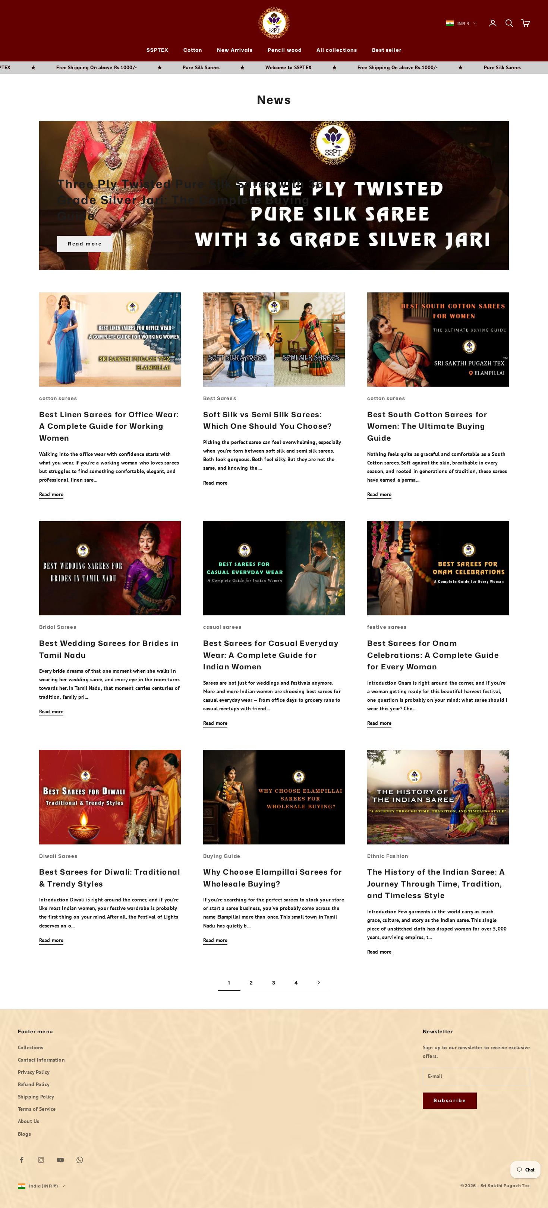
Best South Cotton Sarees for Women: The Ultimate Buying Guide (427, 426)
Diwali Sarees (58, 856)
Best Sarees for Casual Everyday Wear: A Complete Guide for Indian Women (270, 655)
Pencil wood (285, 50)
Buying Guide (221, 856)
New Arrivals (235, 50)
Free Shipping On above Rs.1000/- (319, 67)
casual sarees (222, 627)
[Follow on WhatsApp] (80, 1160)
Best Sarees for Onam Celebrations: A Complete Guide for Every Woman (433, 655)
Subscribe (450, 1100)
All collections (336, 50)
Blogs (24, 1134)
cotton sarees (58, 398)
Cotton (192, 50)
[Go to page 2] (319, 982)
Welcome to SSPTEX (210, 67)
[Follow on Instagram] (41, 1160)
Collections (31, 1047)
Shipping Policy (36, 1096)
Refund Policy (34, 1084)
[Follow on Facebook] (21, 1160)
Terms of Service (37, 1109)
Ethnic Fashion (387, 856)
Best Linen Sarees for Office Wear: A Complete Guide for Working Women (109, 426)
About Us (28, 1121)
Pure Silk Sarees (122, 67)
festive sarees (387, 627)
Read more (85, 243)
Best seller (387, 50)
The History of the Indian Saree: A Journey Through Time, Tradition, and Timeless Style (436, 883)
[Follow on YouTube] (60, 1160)
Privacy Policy (34, 1072)
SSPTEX (158, 50)
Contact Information (41, 1059)
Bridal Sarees (57, 627)
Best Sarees (219, 398)
